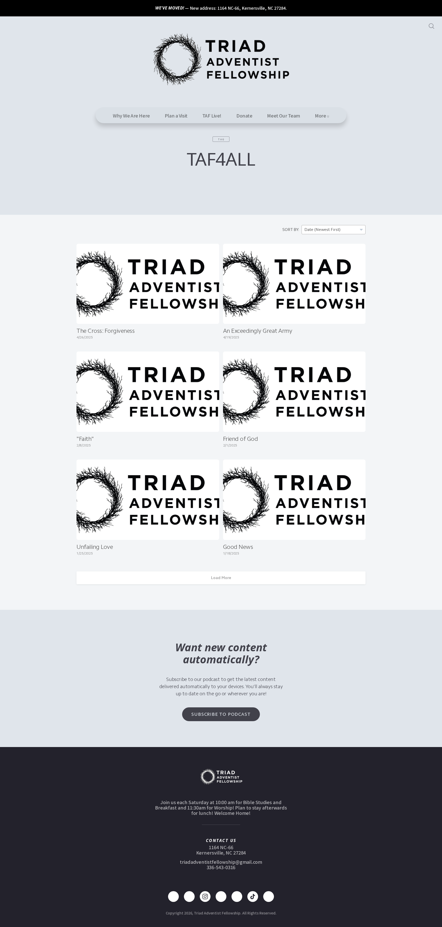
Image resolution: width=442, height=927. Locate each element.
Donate (244, 115)
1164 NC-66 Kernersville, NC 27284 (221, 850)
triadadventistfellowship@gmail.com (221, 861)
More (321, 115)
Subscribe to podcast (221, 714)
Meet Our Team (283, 115)
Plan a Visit (176, 115)
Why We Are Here (131, 115)
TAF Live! (212, 115)
